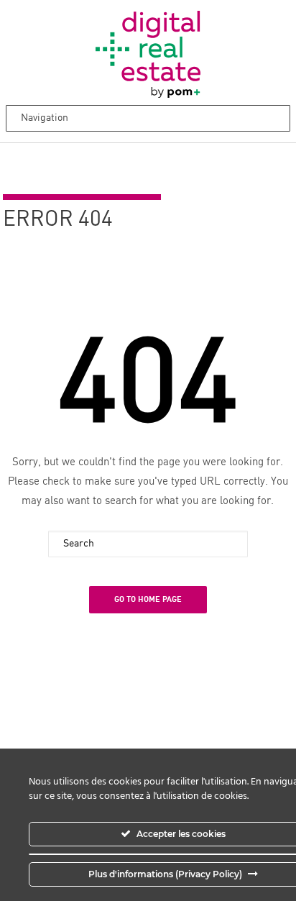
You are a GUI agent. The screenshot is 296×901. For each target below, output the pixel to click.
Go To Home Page (148, 599)
